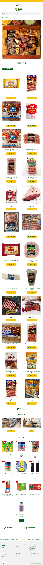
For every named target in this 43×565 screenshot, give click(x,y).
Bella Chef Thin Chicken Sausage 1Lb (11, 343)
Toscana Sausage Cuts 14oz (31, 94)
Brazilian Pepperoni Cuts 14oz (32, 177)
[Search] (2, 13)
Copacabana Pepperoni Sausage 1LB (32, 149)
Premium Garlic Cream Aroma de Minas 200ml (21, 515)
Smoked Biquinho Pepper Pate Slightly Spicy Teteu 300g (7, 495)
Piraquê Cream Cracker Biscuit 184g (35, 495)
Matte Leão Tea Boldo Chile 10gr (21, 494)
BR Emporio (34, 563)
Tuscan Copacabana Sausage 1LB (11, 177)
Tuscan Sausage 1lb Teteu (11, 232)
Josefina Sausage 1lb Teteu (11, 121)
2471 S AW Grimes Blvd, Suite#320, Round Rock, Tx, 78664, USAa (35, 553)
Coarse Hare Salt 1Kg (31, 121)
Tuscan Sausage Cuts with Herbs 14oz (31, 343)
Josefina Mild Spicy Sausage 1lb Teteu (11, 149)
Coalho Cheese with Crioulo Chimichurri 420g (31, 399)
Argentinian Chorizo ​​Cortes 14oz (31, 232)
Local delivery (4, 554)
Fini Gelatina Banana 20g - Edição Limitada (8, 455)
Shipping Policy (17, 555)
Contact (3, 549)
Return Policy (17, 551)
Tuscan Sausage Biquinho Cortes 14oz (11, 399)
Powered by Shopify (38, 563)
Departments (4, 552)
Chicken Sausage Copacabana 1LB (31, 260)
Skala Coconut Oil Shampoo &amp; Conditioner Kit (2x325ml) (35, 455)
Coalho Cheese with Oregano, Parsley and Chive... (31, 371)
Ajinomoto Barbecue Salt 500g (11, 371)
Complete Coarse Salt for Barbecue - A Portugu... (32, 288)
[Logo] (18, 9)
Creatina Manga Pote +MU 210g (21, 454)
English (17, 5)
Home (2, 17)
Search (16, 546)
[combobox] (21, 13)
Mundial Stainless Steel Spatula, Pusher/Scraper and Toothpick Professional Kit (35, 474)
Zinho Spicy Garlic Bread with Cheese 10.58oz (11, 260)
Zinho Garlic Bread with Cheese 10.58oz (11, 94)
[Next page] (25, 409)
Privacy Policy (17, 553)
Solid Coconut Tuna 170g (21, 473)
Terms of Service (18, 548)
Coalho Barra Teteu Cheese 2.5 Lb (11, 288)
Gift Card (3, 556)
